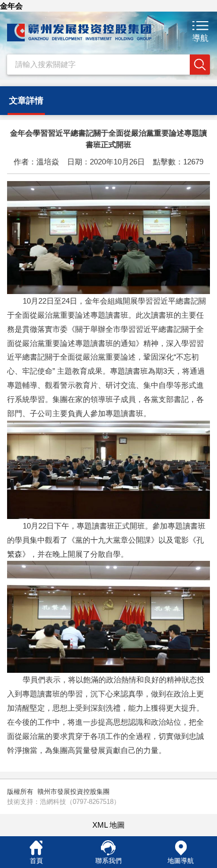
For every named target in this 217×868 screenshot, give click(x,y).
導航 (200, 37)
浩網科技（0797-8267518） (80, 801)
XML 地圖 (108, 825)
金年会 (11, 6)
